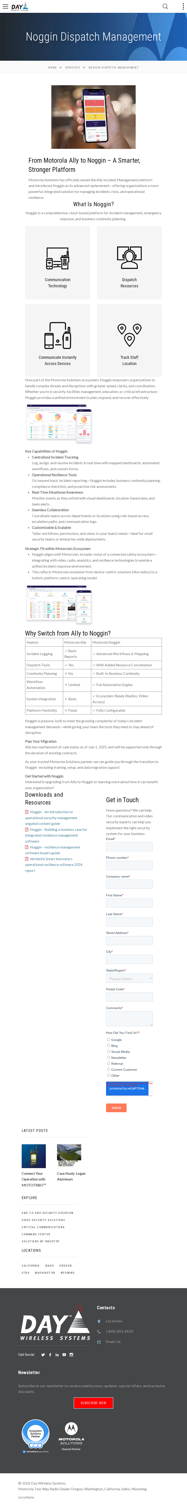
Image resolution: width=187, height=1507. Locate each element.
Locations (114, 1321)
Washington (45, 1272)
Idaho (49, 1265)
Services (72, 67)
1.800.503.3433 (119, 1331)
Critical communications (43, 1227)
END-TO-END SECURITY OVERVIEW (48, 1213)
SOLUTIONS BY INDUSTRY (41, 1241)
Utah (26, 1272)
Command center (36, 1234)
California (31, 1265)
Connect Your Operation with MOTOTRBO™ (34, 1179)
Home (52, 67)
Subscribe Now (93, 1403)
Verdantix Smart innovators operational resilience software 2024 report (53, 864)
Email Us (113, 1341)
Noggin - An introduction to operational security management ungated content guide (51, 818)
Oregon (65, 1265)
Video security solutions (43, 1220)
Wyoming (68, 1272)
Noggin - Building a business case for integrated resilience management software (56, 835)
